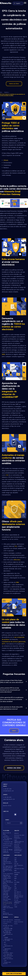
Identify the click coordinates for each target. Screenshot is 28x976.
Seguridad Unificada (5, 894)
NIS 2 (15, 890)
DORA (15, 870)
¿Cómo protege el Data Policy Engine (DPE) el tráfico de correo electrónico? (11, 681)
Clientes (5, 923)
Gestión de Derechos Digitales (8, 914)
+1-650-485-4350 (7, 797)
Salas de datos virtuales (7, 900)
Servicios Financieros (17, 837)
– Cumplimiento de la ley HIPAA (7, 940)
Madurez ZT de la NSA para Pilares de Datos (18, 897)
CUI (7, 475)
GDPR (15, 878)
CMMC (15, 860)
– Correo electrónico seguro (8, 952)
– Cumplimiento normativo (7, 949)
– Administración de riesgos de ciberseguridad (7, 931)
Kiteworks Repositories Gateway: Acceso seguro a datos (7, 887)
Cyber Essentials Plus (18, 866)
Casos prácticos (7, 921)
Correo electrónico (8, 873)
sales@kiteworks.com (8, 790)
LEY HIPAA (16, 882)
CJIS (15, 858)
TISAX (15, 906)
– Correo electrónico (6, 836)
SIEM (3, 354)
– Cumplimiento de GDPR (7, 935)
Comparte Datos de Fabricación (19, 842)
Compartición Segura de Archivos (8, 907)
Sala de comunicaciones (7, 861)
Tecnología (17, 852)
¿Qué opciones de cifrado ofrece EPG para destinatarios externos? (11, 708)
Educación (16, 844)
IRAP (15, 884)
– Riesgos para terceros (7, 963)
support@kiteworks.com (9, 799)
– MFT (4, 942)
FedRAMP (16, 874)
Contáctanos (17, 919)
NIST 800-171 (17, 892)
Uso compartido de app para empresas (7, 867)
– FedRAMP (5, 937)
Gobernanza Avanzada (6, 858)
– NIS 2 (5, 944)
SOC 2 (15, 904)
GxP (15, 880)
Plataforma (6, 92)
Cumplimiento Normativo (17, 902)
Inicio (1, 92)
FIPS (15, 876)
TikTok (15, 814)
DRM (17, 582)
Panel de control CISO (7, 864)
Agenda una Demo (14, 768)
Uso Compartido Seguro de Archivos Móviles (8, 882)
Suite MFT (5, 847)
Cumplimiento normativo (6, 891)
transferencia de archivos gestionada (13, 642)
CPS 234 (16, 863)
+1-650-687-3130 (7, 788)
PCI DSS (16, 900)
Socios (16, 923)
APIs (4, 911)
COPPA (15, 861)
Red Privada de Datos (7, 833)
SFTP (3, 644)
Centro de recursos (8, 919)
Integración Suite (7, 843)
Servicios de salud (19, 835)
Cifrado (5, 160)
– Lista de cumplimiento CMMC (7, 928)
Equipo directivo (18, 921)
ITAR (15, 888)
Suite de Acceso (7, 845)
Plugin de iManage (7, 849)
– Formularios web (7, 841)
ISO (15, 886)
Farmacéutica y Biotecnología (18, 850)
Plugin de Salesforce (6, 852)
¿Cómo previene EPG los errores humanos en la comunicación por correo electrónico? (10, 690)
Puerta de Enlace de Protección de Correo (7, 903)
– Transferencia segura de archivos (8, 958)
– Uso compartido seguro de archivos (8, 955)
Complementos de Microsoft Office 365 (7, 870)
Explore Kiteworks (14, 974)
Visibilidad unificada (6, 897)
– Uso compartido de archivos (7, 839)
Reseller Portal (7, 805)
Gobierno (16, 833)
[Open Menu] (25, 3)
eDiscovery (17, 560)
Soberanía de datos (19, 868)
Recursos (10, 971)
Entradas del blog (7, 925)
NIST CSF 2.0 (17, 894)
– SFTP (4, 960)
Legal (15, 840)
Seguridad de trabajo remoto (7, 876)
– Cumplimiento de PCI (7, 946)
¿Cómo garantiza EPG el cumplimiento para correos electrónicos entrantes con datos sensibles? (11, 699)
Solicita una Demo (14, 83)
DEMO (14, 731)
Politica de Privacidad (19, 971)
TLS (16, 546)
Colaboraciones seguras (7, 879)
